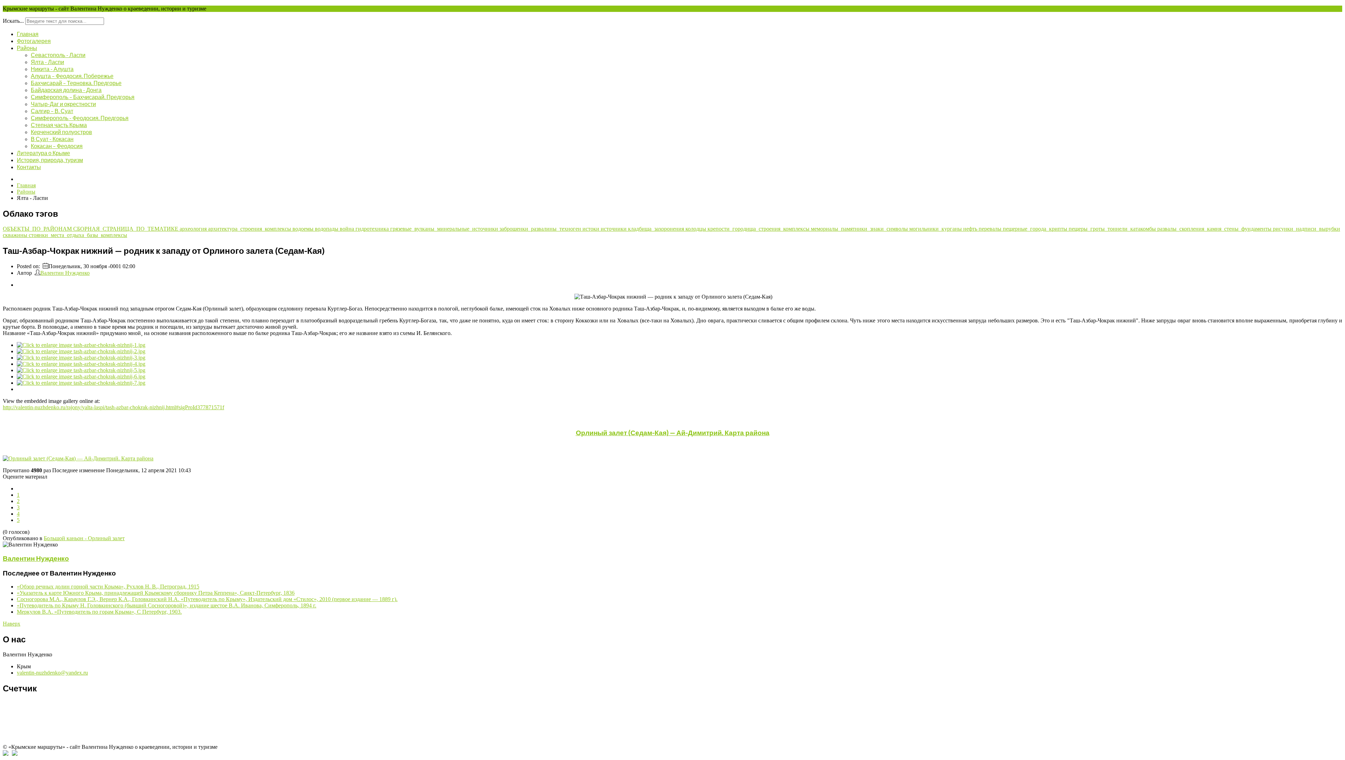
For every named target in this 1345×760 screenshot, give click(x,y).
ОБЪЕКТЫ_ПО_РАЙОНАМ (38, 229)
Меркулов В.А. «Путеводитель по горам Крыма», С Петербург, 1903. (99, 612)
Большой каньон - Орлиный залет (84, 538)
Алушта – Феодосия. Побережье (72, 75)
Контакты (29, 166)
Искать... (13, 21)
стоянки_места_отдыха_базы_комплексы (78, 235)
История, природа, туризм (50, 159)
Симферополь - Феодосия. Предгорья (80, 117)
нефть (971, 229)
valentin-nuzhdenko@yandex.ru (52, 673)
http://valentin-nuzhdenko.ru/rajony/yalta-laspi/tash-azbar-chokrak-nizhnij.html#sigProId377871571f (113, 407)
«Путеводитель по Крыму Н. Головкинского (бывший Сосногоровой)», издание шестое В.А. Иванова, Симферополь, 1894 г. (166, 605)
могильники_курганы (936, 229)
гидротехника (373, 229)
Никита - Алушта (52, 68)
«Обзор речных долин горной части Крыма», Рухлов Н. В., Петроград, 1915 (108, 587)
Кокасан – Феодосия (57, 145)
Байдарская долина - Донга (66, 89)
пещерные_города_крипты (1036, 229)
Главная (28, 33)
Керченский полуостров (61, 131)
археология (194, 229)
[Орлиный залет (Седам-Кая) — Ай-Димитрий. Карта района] (672, 458)
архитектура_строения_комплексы (250, 229)
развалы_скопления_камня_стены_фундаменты (1215, 229)
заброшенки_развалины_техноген (540, 229)
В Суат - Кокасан (52, 138)
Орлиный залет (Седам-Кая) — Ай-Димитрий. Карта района (673, 433)
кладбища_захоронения (656, 229)
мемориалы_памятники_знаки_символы (860, 229)
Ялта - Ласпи (47, 61)
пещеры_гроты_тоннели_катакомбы (1113, 229)
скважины (16, 235)
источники (614, 229)
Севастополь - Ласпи (58, 54)
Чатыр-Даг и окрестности (63, 103)
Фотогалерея (34, 40)
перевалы (991, 229)
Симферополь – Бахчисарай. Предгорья (82, 96)
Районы (27, 47)
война (348, 229)
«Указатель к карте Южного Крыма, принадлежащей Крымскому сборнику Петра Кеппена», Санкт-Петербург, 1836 (156, 593)
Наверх (11, 624)
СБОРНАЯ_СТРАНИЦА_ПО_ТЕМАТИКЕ (126, 229)
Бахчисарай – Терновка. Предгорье (76, 82)
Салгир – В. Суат (52, 110)
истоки (591, 229)
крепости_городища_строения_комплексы (759, 229)
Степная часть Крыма (59, 124)
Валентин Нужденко (65, 273)
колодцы (696, 229)
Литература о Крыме (43, 152)
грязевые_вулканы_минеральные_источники (444, 229)
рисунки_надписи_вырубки (1306, 229)
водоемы (303, 229)
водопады (327, 229)
